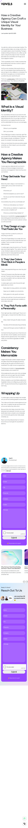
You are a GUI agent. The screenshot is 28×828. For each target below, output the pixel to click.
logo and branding (20, 368)
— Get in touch (8, 470)
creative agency (11, 79)
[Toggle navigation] (25, 3)
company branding (20, 216)
